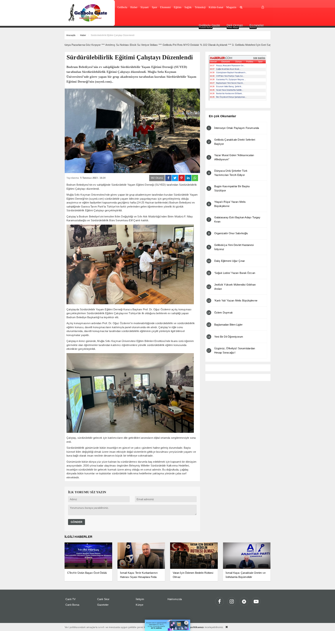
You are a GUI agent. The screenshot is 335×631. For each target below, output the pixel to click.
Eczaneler (257, 25)
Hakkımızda (175, 599)
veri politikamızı (194, 627)
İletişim (140, 599)
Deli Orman (235, 25)
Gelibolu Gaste (209, 25)
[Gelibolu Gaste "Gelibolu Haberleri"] (88, 13)
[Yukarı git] (328, 624)
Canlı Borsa (72, 604)
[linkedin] (188, 178)
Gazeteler (103, 604)
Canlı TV (70, 599)
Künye (139, 604)
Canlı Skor (103, 599)
